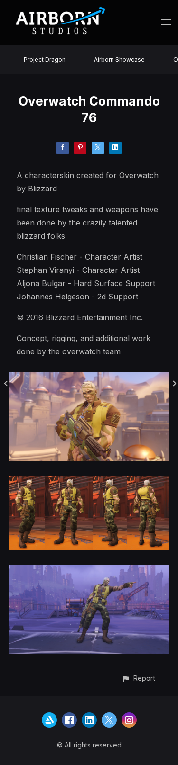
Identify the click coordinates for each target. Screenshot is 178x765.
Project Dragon (45, 59)
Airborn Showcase (119, 59)
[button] (138, 678)
